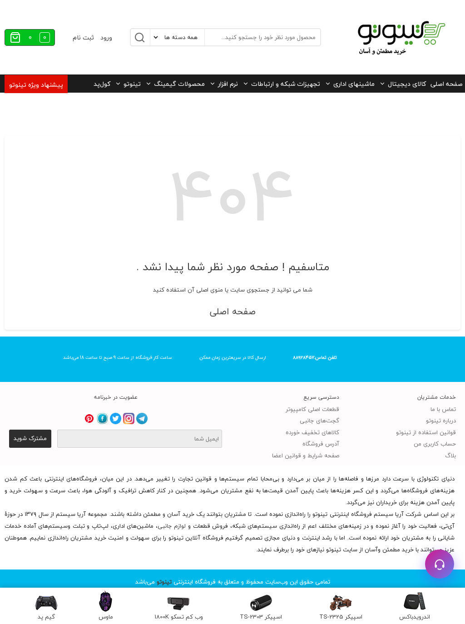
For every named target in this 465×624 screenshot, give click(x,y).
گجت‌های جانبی (319, 421)
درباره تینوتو (441, 421)
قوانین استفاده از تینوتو (426, 432)
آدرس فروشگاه (320, 444)
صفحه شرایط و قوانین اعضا (305, 456)
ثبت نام (83, 37)
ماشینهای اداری (354, 83)
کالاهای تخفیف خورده (312, 432)
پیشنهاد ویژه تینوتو (36, 84)
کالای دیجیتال (407, 83)
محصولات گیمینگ (179, 83)
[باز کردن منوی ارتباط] (439, 564)
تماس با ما (443, 409)
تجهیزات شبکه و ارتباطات (285, 83)
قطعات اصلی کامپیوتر (312, 409)
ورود (106, 37)
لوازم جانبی (172, 526)
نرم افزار (228, 83)
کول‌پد (102, 83)
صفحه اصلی (446, 83)
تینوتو (132, 83)
